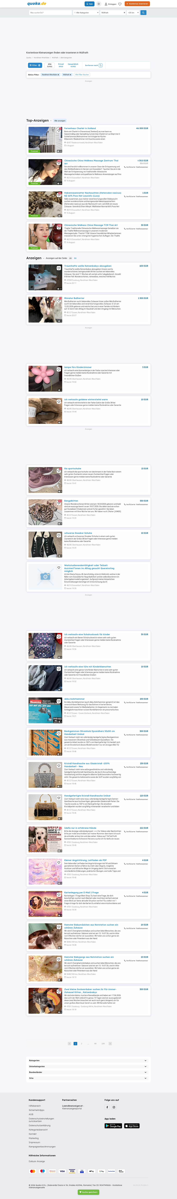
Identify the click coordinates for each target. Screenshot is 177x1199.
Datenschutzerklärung (39, 1125)
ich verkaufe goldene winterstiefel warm (86, 399)
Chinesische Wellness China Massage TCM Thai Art (91, 225)
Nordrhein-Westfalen (49, 75)
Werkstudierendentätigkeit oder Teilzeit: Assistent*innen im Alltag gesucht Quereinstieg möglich (89, 568)
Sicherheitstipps (36, 1110)
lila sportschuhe (72, 468)
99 (95, 1044)
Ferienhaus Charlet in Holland (80, 128)
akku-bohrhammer (74, 699)
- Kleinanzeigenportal (73, 1107)
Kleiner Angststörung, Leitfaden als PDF (85, 860)
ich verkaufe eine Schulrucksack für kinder (87, 634)
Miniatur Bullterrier (74, 298)
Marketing (34, 1138)
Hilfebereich (35, 1106)
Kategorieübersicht (38, 1129)
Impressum (34, 1142)
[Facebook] (107, 1107)
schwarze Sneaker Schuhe (78, 533)
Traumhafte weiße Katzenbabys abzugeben (87, 266)
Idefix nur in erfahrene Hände (80, 828)
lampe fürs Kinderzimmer (78, 367)
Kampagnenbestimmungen (42, 1146)
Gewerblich (73, 65)
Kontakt (32, 1134)
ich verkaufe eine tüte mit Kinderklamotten (87, 666)
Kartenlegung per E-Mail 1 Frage (81, 892)
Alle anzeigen (59, 121)
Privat (61, 65)
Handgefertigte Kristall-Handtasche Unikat (87, 795)
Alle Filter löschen (82, 75)
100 (103, 1044)
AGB (31, 1114)
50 (75, 258)
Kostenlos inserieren (138, 4)
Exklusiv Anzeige (37, 1161)
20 (70, 258)
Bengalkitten (71, 500)
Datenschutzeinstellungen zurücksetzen (41, 1120)
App (91, 4)
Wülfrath (66, 75)
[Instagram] (113, 1107)
